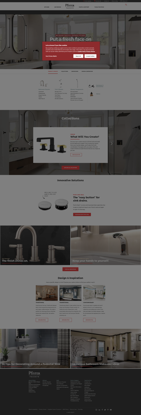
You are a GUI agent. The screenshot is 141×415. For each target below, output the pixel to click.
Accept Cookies (90, 56)
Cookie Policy (82, 51)
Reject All (78, 56)
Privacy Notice (90, 51)
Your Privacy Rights (51, 56)
